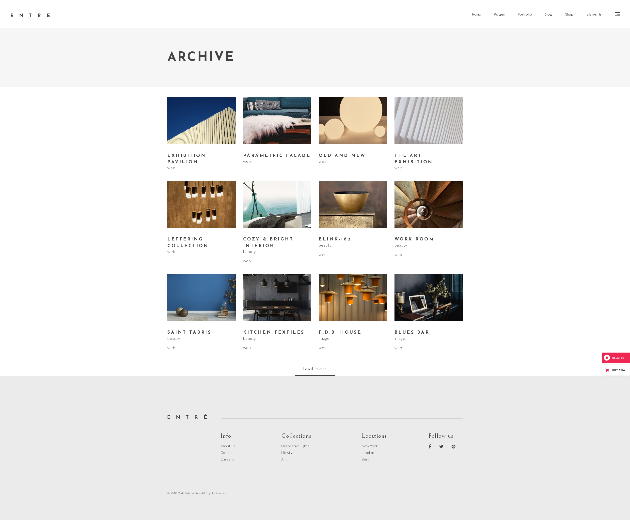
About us (228, 446)
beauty (249, 251)
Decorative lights (295, 446)
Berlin (367, 459)
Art (284, 459)
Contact (227, 452)
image (324, 338)
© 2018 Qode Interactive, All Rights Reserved (197, 493)
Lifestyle (288, 452)
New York (370, 446)
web (171, 167)
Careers (227, 459)
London (368, 452)
